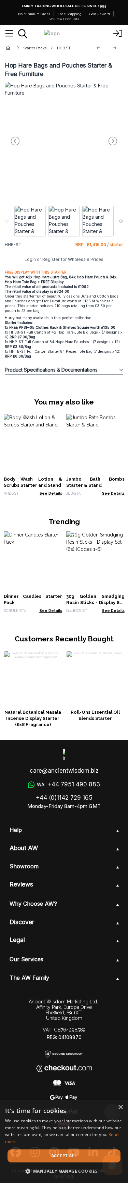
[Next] (115, 48)
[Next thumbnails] (121, 221)
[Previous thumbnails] (7, 221)
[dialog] (64, 1141)
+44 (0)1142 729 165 (64, 797)
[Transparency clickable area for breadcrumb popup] (44, 47)
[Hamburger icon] (9, 33)
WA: (68, 784)
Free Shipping (70, 14)
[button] (64, 1171)
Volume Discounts (64, 19)
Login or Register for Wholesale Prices (64, 259)
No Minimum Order (34, 14)
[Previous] (98, 48)
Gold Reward (99, 14)
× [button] (120, 1107)
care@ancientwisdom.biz (64, 770)
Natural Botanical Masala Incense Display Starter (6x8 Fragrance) (32, 718)
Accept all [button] (64, 1156)
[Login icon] (118, 33)
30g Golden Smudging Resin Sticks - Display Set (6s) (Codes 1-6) (95, 602)
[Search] (22, 33)
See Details (51, 493)
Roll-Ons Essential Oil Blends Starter (95, 715)
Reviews (21, 884)
